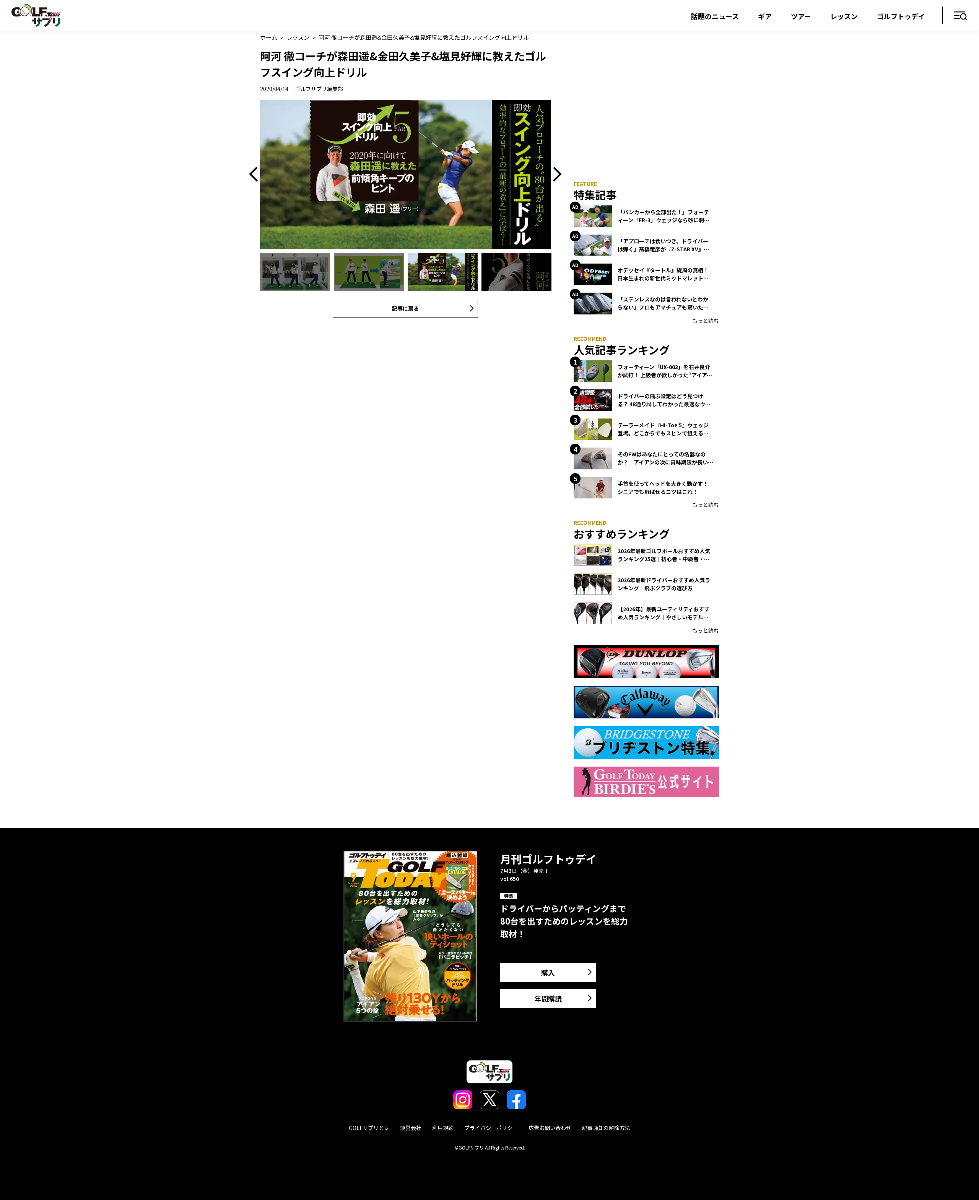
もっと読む (705, 320)
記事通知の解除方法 (606, 1128)
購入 (548, 972)
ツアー (801, 16)
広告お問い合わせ (550, 1128)
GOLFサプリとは (369, 1128)
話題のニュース (715, 16)
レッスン (844, 16)
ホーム (268, 37)
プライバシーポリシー (491, 1128)
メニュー (961, 16)
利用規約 (443, 1128)
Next (554, 174)
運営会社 (410, 1128)
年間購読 (548, 998)
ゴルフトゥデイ (901, 16)
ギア (765, 16)
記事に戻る (405, 308)
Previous (256, 174)
